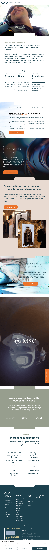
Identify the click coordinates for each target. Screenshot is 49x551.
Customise (9, 548)
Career (23, 527)
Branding (9, 76)
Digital (21, 76)
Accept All (40, 548)
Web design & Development (32, 266)
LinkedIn (24, 528)
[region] (24, 545)
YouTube (24, 530)
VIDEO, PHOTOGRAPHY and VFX (13, 149)
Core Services (8, 496)
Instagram (32, 528)
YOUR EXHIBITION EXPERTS (26, 107)
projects (19, 495)
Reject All (24, 548)
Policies (31, 527)
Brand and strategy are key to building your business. (10, 84)
